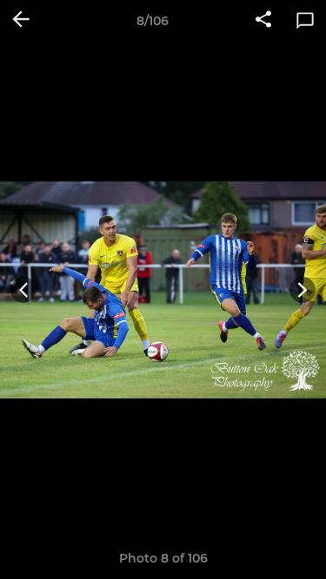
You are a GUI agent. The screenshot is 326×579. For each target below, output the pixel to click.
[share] (263, 21)
